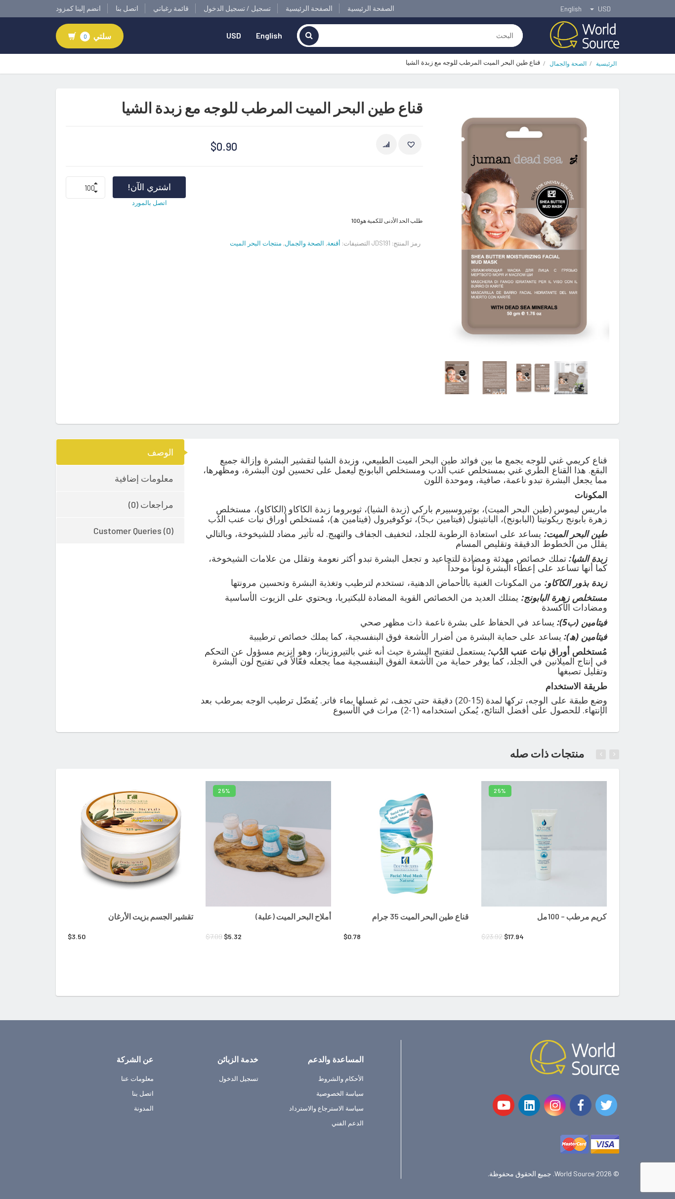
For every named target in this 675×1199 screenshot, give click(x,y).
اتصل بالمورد (149, 203)
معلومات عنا (137, 1078)
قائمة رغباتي (171, 8)
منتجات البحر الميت (256, 243)
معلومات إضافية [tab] (144, 478)
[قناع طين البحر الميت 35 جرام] (406, 844)
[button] (410, 144)
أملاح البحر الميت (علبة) (293, 916)
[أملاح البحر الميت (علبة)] (268, 844)
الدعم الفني (348, 1123)
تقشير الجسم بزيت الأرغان (150, 916)
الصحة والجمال (568, 63)
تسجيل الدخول (238, 1078)
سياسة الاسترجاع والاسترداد (326, 1108)
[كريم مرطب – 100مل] (544, 844)
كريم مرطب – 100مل (572, 916)
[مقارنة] (386, 144)
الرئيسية (606, 63)
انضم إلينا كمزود (78, 8)
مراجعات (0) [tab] (150, 504)
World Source (574, 1173)
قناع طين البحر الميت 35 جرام (420, 916)
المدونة (144, 1108)
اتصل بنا (127, 8)
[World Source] (584, 34)
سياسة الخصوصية (340, 1093)
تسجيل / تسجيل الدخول (237, 8)
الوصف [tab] (160, 452)
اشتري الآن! (149, 186)
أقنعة (333, 243)
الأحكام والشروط (341, 1078)
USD (233, 35)
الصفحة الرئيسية (370, 8)
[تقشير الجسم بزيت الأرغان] (130, 844)
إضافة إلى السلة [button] (254, 795)
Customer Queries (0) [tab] (133, 530)
